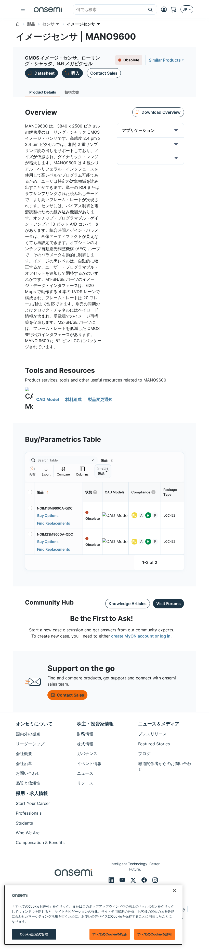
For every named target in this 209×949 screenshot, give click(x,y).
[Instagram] (155, 880)
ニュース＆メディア (158, 723)
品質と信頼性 (28, 782)
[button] (150, 9)
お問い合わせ (28, 773)
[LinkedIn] (112, 880)
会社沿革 (24, 763)
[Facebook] (144, 880)
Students (24, 823)
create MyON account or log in (141, 636)
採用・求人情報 (32, 793)
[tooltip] (46, 471)
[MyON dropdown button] (165, 9)
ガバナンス (87, 753)
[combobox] (108, 10)
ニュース (85, 773)
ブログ (144, 753)
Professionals (29, 813)
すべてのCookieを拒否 (109, 934)
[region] (93, 915)
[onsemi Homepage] (48, 9)
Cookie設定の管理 (34, 934)
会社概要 (24, 753)
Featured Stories (154, 743)
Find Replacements (53, 523)
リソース (85, 782)
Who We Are (28, 832)
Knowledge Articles (128, 603)
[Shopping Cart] (175, 9)
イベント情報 (89, 763)
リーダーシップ (30, 743)
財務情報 (85, 733)
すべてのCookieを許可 (154, 934)
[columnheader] (58, 492)
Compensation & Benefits (40, 842)
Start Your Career (33, 803)
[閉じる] (174, 890)
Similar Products (165, 60)
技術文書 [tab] (72, 92)
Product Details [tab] (42, 92)
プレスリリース (152, 733)
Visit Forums (168, 603)
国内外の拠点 (28, 733)
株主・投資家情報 (95, 723)
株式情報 (85, 743)
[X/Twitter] (133, 880)
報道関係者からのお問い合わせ (164, 766)
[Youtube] (123, 880)
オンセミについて (34, 723)
